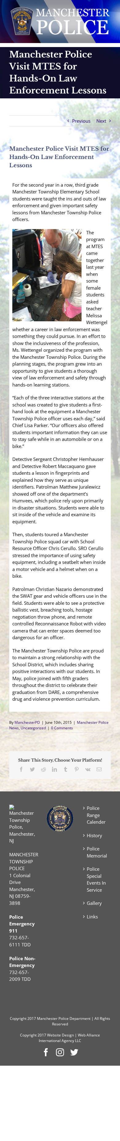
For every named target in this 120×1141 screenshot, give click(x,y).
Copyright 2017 (33, 1035)
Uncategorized (33, 728)
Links (92, 916)
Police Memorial (97, 852)
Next (101, 121)
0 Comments (62, 728)
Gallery (94, 903)
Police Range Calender (96, 815)
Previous (81, 121)
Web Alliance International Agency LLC (69, 1037)
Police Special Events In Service (96, 879)
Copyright (18, 1018)
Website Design (60, 1035)
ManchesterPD (27, 722)
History (94, 835)
